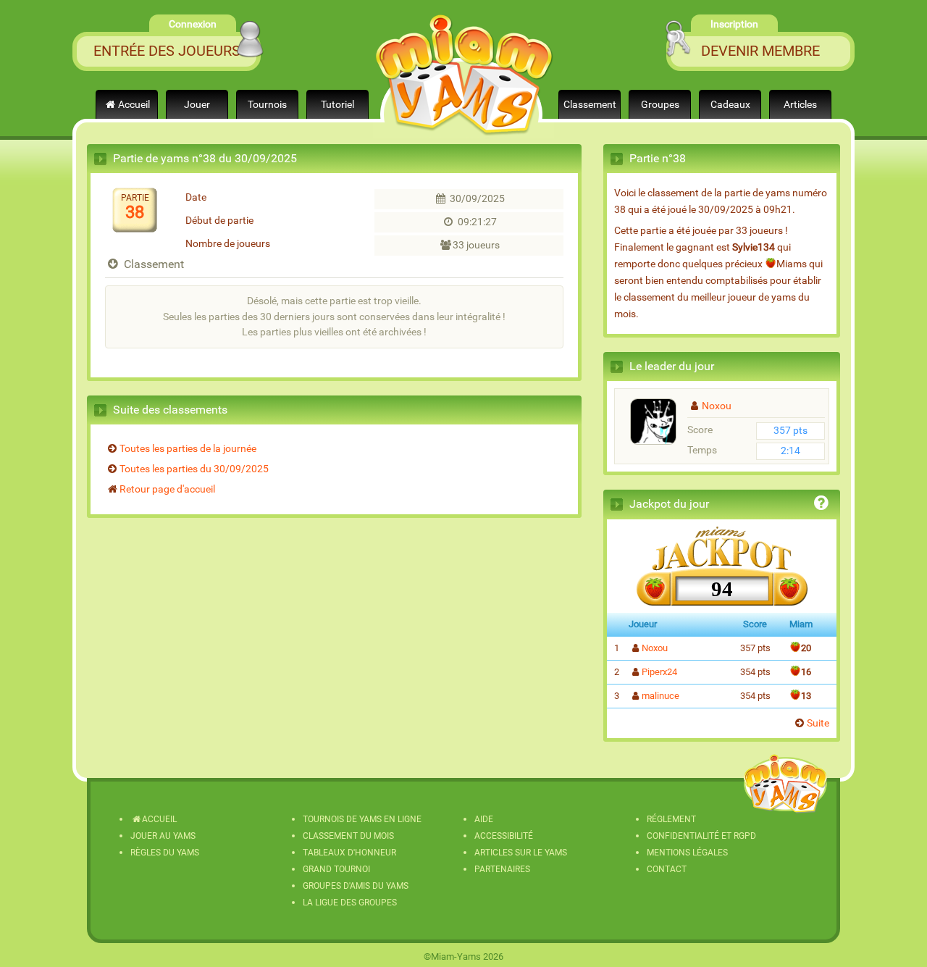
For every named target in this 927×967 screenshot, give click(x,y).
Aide (483, 819)
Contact (667, 869)
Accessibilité (503, 836)
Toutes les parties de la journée (187, 449)
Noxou (716, 406)
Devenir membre (760, 50)
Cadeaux (730, 105)
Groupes (660, 105)
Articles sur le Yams (520, 852)
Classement (589, 105)
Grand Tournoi (336, 869)
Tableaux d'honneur (349, 852)
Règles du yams (164, 852)
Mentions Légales (687, 852)
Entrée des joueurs (166, 50)
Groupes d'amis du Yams (355, 886)
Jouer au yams (163, 836)
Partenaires (502, 869)
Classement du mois (348, 836)
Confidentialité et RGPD (701, 836)
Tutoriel (337, 105)
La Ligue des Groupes (350, 902)
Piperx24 (659, 671)
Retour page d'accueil (167, 489)
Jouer (197, 105)
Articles (800, 105)
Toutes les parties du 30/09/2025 (194, 469)
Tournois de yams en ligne (362, 819)
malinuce (660, 695)
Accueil (134, 105)
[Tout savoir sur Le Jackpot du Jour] (821, 505)
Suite (818, 723)
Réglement (671, 819)
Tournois (267, 105)
